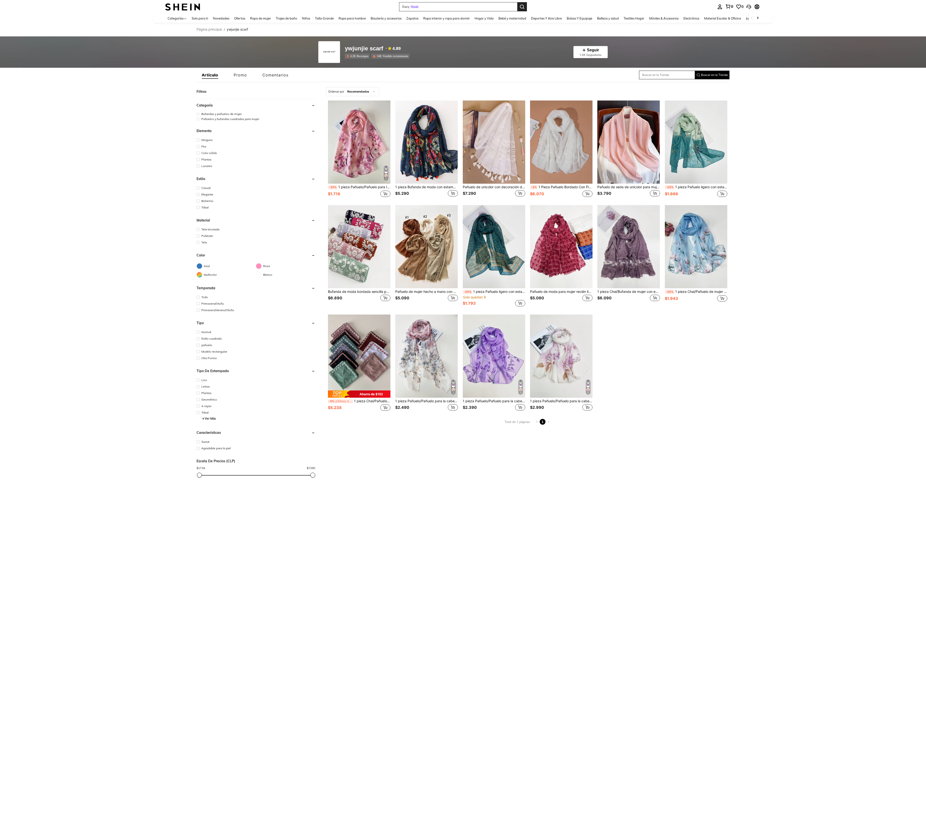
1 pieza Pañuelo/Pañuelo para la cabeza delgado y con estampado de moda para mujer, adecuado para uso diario (359, 187)
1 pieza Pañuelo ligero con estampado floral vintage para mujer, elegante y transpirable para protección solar (696, 187)
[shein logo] (182, 6)
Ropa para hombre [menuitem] (352, 18)
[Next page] (548, 422)
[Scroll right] (757, 18)
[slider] (199, 475)
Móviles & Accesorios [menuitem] (664, 18)
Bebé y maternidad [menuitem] (512, 18)
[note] (359, 394)
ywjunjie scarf (364, 49)
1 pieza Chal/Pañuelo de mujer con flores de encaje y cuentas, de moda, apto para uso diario (359, 401)
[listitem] (358, 56)
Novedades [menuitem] (221, 18)
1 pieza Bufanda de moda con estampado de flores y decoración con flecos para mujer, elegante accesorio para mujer (426, 187)
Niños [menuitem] (306, 18)
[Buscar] (522, 6)
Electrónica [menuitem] (691, 18)
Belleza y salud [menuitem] (608, 18)
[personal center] (720, 7)
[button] (749, 7)
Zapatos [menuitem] (412, 18)
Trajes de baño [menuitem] (286, 18)
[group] (256, 113)
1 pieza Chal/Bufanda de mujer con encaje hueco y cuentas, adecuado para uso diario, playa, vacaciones (628, 292)
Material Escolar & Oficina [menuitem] (722, 18)
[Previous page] (537, 422)
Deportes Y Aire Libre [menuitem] (546, 18)
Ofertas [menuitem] (239, 18)
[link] (729, 6)
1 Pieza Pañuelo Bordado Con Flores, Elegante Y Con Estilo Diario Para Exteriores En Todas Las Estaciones (561, 187)
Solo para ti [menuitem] (200, 18)
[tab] (210, 75)
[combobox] (352, 91)
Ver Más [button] (210, 418)
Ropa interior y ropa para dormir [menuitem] (446, 18)
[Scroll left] (752, 18)
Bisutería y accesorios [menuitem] (386, 18)
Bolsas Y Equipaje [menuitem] (579, 18)
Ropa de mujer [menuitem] (260, 18)
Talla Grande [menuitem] (324, 18)
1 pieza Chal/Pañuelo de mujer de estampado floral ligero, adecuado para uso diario (696, 292)
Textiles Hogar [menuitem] (634, 18)
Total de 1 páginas (517, 422)
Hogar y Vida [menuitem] (484, 18)
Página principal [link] (209, 29)
